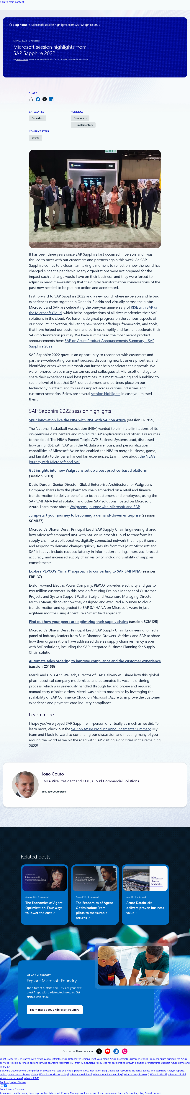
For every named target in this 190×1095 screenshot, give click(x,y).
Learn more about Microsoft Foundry (54, 1009)
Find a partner (75, 1070)
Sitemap (34, 1092)
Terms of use (96, 1092)
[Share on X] (44, 99)
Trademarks (110, 1092)
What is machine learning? (108, 1074)
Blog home (20, 25)
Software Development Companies (19, 1070)
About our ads (153, 1092)
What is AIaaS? (158, 1074)
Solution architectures (147, 1062)
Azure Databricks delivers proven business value (145, 908)
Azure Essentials (119, 1058)
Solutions (89, 1062)
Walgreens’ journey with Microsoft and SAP (105, 507)
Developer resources (119, 1070)
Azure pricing (167, 1058)
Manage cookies (79, 1092)
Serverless (37, 118)
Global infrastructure (55, 1058)
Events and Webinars (154, 1070)
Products (154, 1058)
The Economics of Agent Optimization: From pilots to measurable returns (94, 910)
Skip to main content (12, 1)
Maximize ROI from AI (71, 1062)
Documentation (92, 1070)
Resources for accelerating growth (115, 1062)
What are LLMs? (177, 1074)
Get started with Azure (30, 1058)
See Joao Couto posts (54, 791)
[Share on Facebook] (38, 99)
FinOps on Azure (48, 1062)
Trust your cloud (100, 1058)
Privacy (65, 1092)
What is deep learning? (136, 1074)
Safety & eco (125, 1092)
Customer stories (138, 1058)
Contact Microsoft (50, 1092)
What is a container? (11, 1078)
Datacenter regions (79, 1058)
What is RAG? (31, 1078)
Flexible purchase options (24, 1062)
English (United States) (13, 1082)
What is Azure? (8, 1058)
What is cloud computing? (54, 1074)
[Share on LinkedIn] (51, 99)
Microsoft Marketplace (53, 1070)
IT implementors (83, 124)
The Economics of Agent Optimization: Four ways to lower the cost (44, 908)
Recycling (138, 1092)
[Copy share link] (31, 99)
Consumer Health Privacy (14, 1092)
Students (137, 1070)
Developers (80, 118)
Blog (104, 1070)
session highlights (105, 393)
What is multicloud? (81, 1074)
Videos (34, 1074)
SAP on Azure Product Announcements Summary (111, 729)
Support (165, 1062)
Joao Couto (22, 59)
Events (35, 137)
